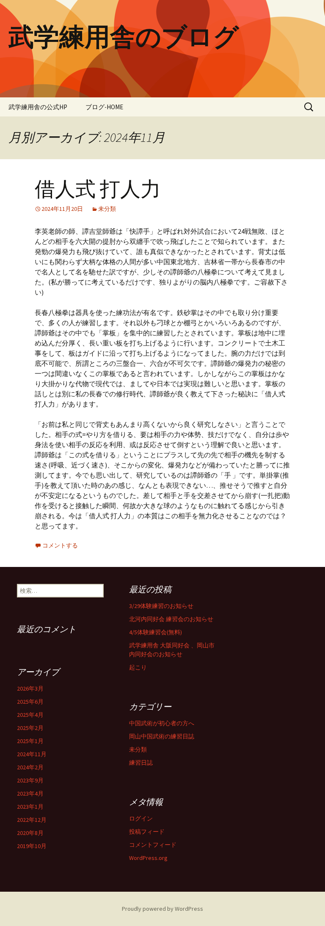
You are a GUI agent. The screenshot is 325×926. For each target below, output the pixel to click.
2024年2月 (30, 767)
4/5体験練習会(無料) (155, 632)
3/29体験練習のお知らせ (161, 606)
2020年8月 (30, 833)
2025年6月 (30, 701)
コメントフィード (152, 845)
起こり (138, 667)
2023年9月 (30, 780)
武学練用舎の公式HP (37, 107)
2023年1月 (30, 806)
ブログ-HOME (104, 107)
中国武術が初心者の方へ (161, 723)
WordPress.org (148, 858)
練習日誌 (141, 762)
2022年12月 (32, 820)
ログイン (141, 818)
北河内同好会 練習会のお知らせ (171, 619)
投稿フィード (147, 831)
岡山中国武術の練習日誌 (161, 736)
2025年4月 (30, 715)
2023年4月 (30, 793)
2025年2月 (30, 728)
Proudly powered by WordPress (162, 908)
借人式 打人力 (98, 189)
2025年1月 (30, 741)
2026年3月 (30, 688)
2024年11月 (32, 754)
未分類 (107, 209)
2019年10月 (32, 846)
